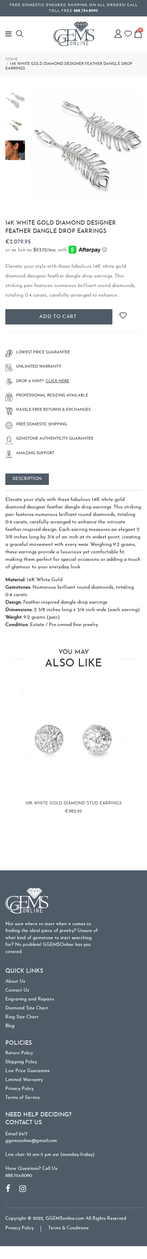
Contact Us (17, 990)
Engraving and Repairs (29, 999)
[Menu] (10, 33)
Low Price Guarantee (27, 1071)
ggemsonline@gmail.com (31, 1140)
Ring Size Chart (22, 1017)
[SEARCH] (20, 33)
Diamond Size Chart (26, 1008)
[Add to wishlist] (123, 316)
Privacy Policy (19, 1088)
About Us (15, 981)
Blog (10, 1026)
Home (11, 59)
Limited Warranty (24, 1080)
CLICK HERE (57, 381)
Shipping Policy (21, 1062)
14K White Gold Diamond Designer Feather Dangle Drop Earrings (60, 227)
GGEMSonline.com (65, 1218)
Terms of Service (22, 1097)
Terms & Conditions (68, 1228)
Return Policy (19, 1053)
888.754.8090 (18, 1175)
